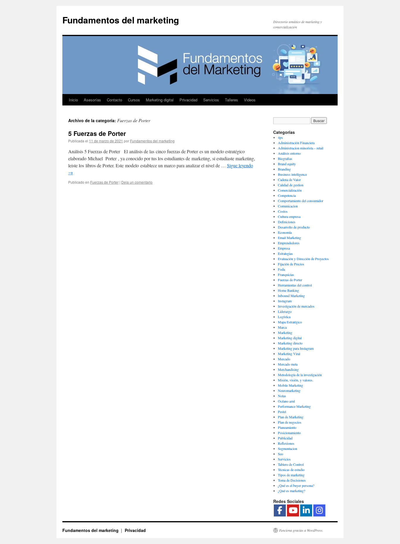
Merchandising (288, 369)
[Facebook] (280, 510)
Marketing (285, 332)
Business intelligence (292, 174)
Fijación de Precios (291, 264)
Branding (284, 169)
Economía (285, 232)
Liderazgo (285, 311)
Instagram (285, 301)
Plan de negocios (289, 422)
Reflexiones (286, 443)
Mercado (284, 359)
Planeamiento (287, 427)
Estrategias (285, 253)
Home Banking (288, 290)
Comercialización (290, 190)
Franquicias (286, 274)
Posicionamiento (289, 432)
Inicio (73, 100)
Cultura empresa (289, 216)
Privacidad (188, 100)
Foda (281, 269)
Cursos (134, 100)
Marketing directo (290, 343)
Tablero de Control (291, 464)
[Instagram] (319, 510)
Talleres (231, 100)
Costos (283, 211)
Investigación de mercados (296, 306)
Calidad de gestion (290, 185)
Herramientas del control (295, 285)
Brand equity (287, 163)
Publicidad (285, 438)
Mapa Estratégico (290, 322)
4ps (280, 137)
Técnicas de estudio (291, 469)
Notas (282, 395)
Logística (284, 316)
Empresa (284, 248)
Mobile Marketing (290, 385)
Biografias (285, 158)
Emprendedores (289, 243)
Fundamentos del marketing (120, 19)
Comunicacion (288, 206)
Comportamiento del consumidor (300, 200)
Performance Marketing (294, 406)
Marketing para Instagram (296, 348)
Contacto (114, 100)
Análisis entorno (289, 153)
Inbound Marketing (291, 295)
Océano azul (286, 401)
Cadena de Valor (289, 179)
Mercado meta (288, 364)
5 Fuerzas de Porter (97, 133)
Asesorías (92, 100)
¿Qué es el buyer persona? (296, 485)
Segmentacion (287, 448)
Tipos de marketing (291, 475)
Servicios (211, 100)
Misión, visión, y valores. (295, 380)
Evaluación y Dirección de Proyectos (303, 258)
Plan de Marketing (290, 417)
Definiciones (286, 221)
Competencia (287, 195)
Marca (282, 327)
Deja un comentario (137, 182)
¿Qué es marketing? (291, 490)
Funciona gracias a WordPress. (301, 530)
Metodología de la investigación (300, 374)
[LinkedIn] (306, 510)
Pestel (282, 411)
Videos (250, 100)
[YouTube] (293, 510)
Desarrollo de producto (294, 227)
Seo (280, 453)
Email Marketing (289, 237)
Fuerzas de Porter (104, 182)
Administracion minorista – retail (300, 148)
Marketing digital (160, 100)
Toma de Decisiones (292, 480)
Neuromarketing (289, 390)
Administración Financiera (296, 142)
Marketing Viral (289, 353)
